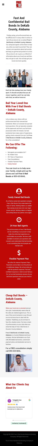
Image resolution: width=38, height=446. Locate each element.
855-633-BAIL (19, 176)
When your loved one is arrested (16, 308)
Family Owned (12, 164)
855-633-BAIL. (15, 351)
